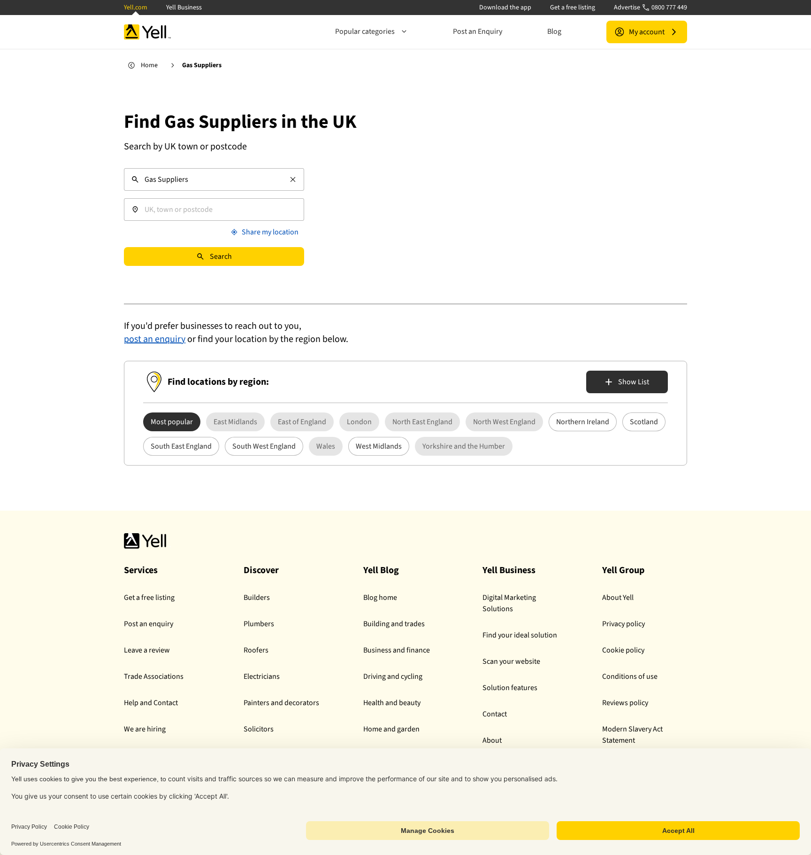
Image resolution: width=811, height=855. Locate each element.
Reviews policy (625, 703)
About (492, 740)
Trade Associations (154, 676)
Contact (494, 714)
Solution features (509, 688)
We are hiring (145, 729)
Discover (261, 570)
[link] (235, 421)
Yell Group (623, 570)
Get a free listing (572, 7)
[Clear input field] (293, 179)
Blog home (380, 597)
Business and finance (396, 650)
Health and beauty (392, 703)
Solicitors (259, 729)
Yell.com (135, 7)
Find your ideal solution (519, 635)
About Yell (618, 597)
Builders (257, 597)
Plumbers (259, 624)
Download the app (505, 7)
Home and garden (391, 729)
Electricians (262, 676)
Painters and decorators (281, 703)
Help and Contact (151, 703)
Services (141, 570)
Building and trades (394, 624)
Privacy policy (623, 624)
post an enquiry (154, 339)
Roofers (256, 650)
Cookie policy (623, 650)
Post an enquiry (148, 624)
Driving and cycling (392, 676)
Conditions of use (630, 676)
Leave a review (147, 650)
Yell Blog (381, 570)
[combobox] (214, 179)
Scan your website (511, 661)
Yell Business (184, 7)
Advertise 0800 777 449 (650, 7)
